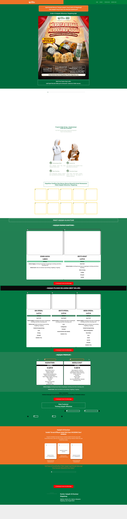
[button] (38, 359)
